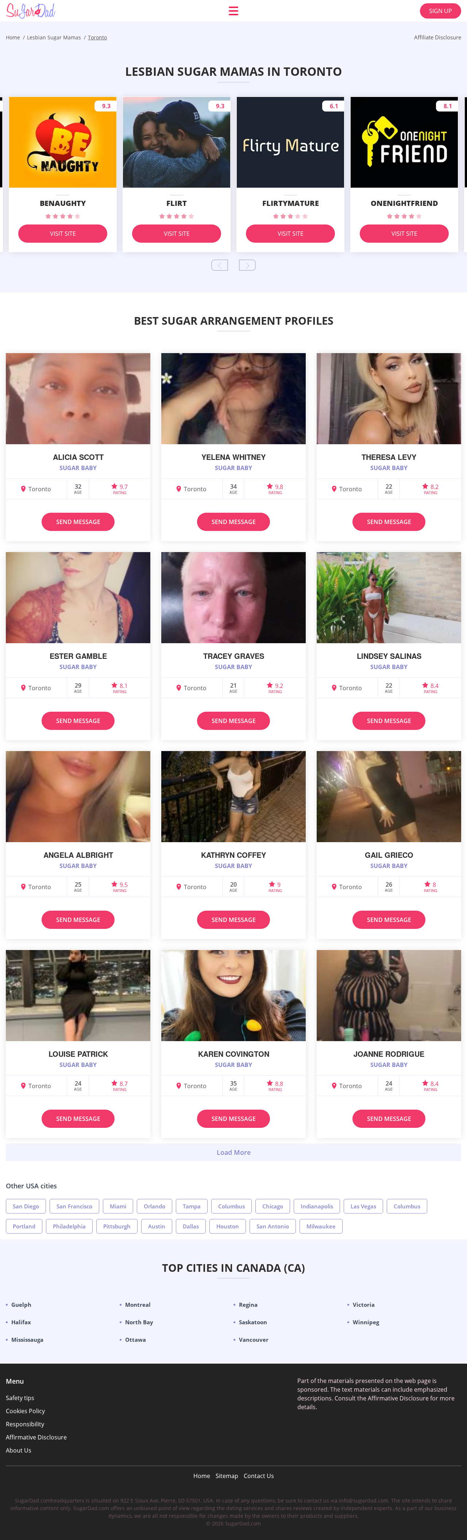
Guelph (21, 1304)
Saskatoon (253, 1322)
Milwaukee (321, 1226)
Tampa (192, 1206)
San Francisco (74, 1206)
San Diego (26, 1206)
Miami (118, 1206)
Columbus (231, 1206)
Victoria (364, 1304)
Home (201, 1476)
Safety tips (20, 1398)
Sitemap (227, 1476)
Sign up (440, 11)
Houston (227, 1226)
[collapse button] (233, 1152)
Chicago (272, 1206)
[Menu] (233, 11)
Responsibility (25, 1424)
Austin (156, 1226)
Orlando (154, 1206)
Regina (248, 1304)
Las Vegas (363, 1206)
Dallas (191, 1226)
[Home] (49, 10)
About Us (18, 1450)
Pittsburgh (117, 1226)
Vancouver (254, 1339)
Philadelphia (69, 1226)
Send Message (78, 522)
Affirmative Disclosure (36, 1437)
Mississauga (27, 1339)
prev (219, 265)
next (247, 265)
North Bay (139, 1322)
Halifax (21, 1322)
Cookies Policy (25, 1411)
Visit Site (63, 234)
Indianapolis (317, 1206)
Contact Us (259, 1476)
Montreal (138, 1304)
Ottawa (135, 1339)
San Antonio (272, 1226)
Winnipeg (366, 1322)
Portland (24, 1226)
